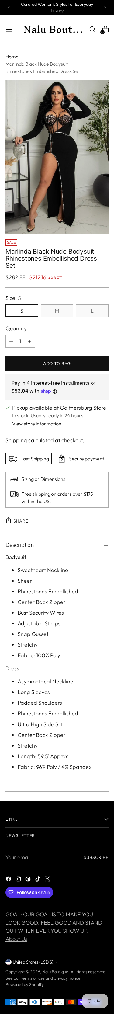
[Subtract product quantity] (11, 341)
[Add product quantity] (29, 341)
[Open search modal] (92, 29)
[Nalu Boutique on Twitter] (48, 880)
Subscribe (96, 857)
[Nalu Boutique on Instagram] (18, 880)
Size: (13, 297)
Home (12, 57)
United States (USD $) (33, 962)
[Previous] (9, 7)
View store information (36, 424)
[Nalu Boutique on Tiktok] (38, 880)
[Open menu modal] (8, 29)
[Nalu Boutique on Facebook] (9, 880)
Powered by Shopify (24, 984)
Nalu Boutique (55, 971)
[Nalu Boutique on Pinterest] (28, 880)
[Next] (105, 7)
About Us (16, 939)
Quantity (16, 328)
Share (20, 521)
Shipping (16, 440)
